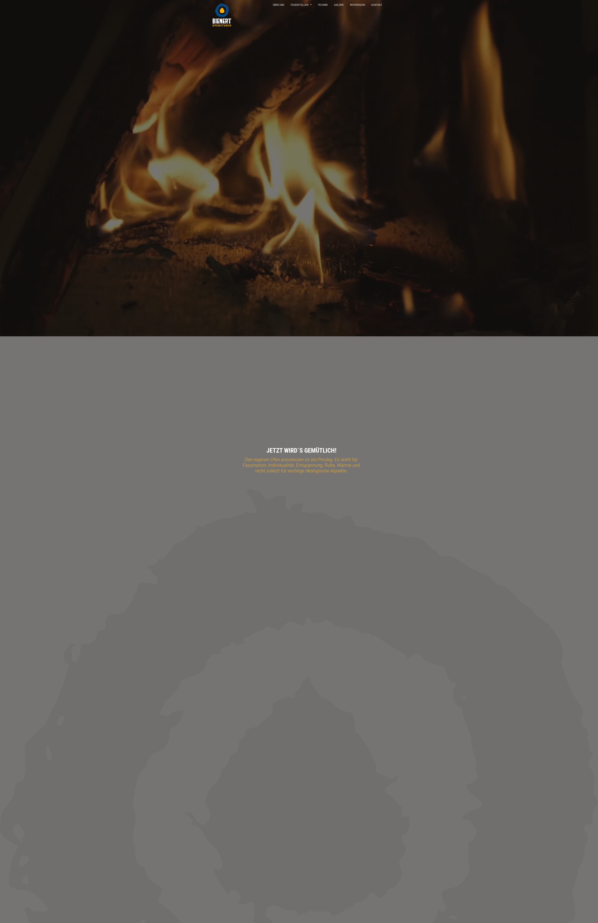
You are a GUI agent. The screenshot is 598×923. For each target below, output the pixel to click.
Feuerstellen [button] (299, 4)
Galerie (339, 4)
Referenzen (357, 4)
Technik (323, 4)
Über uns (278, 4)
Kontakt (376, 4)
